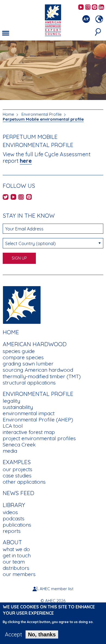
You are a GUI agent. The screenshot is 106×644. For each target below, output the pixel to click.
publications (17, 524)
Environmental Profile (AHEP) (38, 419)
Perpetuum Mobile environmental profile (43, 119)
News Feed (18, 492)
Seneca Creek (19, 444)
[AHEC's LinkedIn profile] (101, 7)
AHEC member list (56, 588)
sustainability (18, 407)
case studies (17, 475)
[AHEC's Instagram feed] (88, 7)
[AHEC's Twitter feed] (5, 197)
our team (14, 561)
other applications (24, 482)
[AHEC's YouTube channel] (81, 7)
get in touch (17, 555)
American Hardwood (35, 344)
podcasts (13, 518)
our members (19, 574)
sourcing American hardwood (38, 370)
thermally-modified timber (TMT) (42, 376)
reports (12, 531)
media (10, 451)
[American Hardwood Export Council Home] (53, 19)
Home (8, 114)
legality (11, 401)
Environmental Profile (41, 114)
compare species (23, 357)
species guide (19, 351)
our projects (17, 469)
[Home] (22, 304)
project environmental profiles (39, 438)
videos (10, 512)
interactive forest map (29, 432)
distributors (16, 568)
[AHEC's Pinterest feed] (94, 7)
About (12, 542)
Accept (13, 634)
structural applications (29, 382)
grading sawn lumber (28, 363)
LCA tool (13, 426)
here (26, 160)
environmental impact (29, 413)
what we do (16, 549)
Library (14, 504)
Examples (17, 461)
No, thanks (42, 634)
